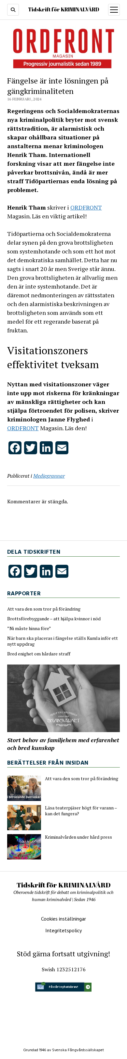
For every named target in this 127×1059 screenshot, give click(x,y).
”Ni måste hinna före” (29, 628)
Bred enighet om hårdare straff (38, 654)
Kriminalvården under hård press (78, 837)
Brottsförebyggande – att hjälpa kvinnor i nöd (54, 619)
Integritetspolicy (63, 930)
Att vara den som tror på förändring (43, 609)
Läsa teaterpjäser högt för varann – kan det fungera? (81, 811)
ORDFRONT (86, 207)
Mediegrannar (49, 475)
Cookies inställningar (63, 918)
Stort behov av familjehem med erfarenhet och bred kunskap (63, 744)
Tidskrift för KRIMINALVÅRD (63, 9)
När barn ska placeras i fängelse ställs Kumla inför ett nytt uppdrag (62, 641)
